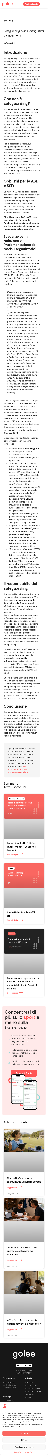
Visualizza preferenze (24, 1447)
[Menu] (42, 3)
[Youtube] (30, 1365)
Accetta (24, 1433)
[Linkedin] (26, 1365)
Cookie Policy (18, 1452)
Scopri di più (12, 854)
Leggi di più (12, 1188)
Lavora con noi (31, 1385)
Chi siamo (28, 1382)
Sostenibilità (29, 1394)
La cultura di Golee (32, 1388)
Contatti (28, 1397)
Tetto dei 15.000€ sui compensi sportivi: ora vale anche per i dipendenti (22, 1251)
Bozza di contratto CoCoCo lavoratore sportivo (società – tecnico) (22, 847)
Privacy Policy (29, 1452)
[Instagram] (22, 1365)
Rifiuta (24, 1440)
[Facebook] (18, 1365)
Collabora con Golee (33, 1391)
